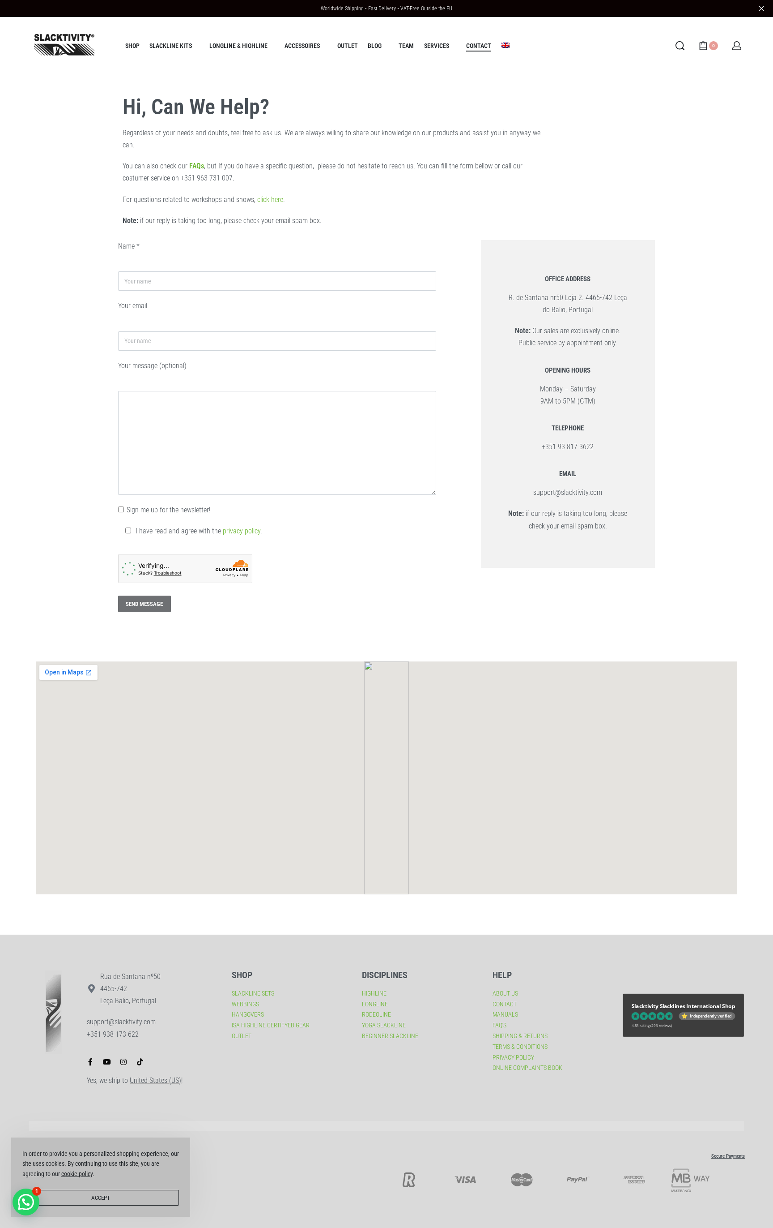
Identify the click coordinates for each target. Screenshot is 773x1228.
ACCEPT (100, 1197)
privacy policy (241, 531)
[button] (26, 1202)
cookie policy (77, 1173)
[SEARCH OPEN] (680, 46)
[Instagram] (123, 1061)
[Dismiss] (761, 8)
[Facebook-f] (90, 1061)
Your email (132, 305)
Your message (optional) (152, 365)
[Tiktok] (140, 1061)
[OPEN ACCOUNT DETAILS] (737, 46)
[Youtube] (106, 1061)
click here (270, 199)
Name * (129, 246)
